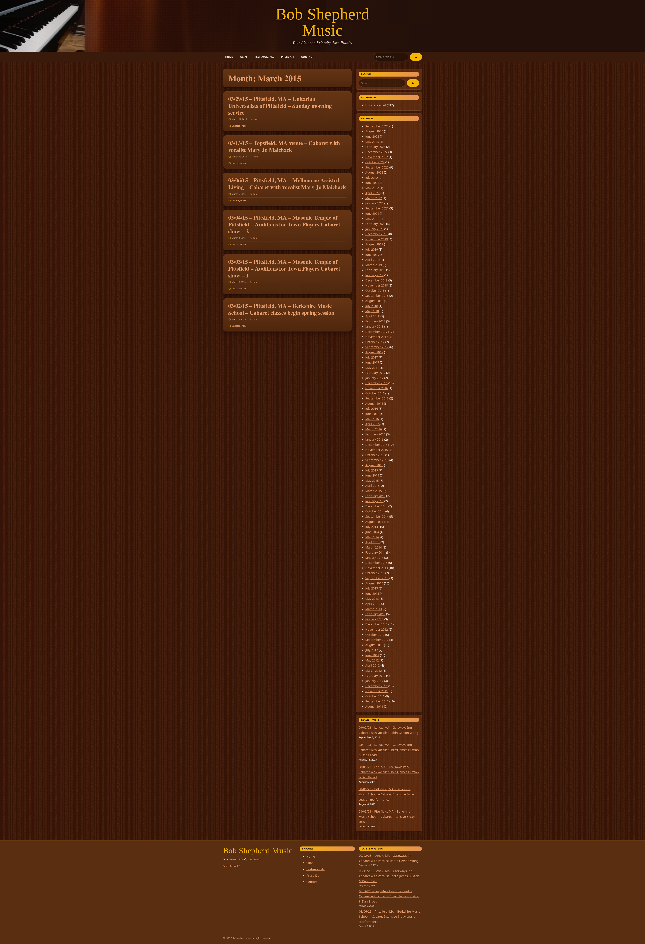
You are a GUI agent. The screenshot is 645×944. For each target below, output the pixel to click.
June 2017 (372, 362)
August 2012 (374, 645)
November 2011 (376, 691)
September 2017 (377, 347)
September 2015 (377, 460)
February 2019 (375, 270)
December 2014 (376, 506)
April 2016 (372, 424)
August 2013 (374, 583)
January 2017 (374, 378)
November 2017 (376, 337)
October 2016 (375, 393)
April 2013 (372, 604)
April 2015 (372, 486)
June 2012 (372, 655)
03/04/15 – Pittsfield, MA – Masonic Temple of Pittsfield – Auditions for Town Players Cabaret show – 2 (284, 224)
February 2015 (375, 496)
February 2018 (375, 321)
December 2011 (376, 686)
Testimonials (264, 56)
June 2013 (372, 594)
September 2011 (377, 701)
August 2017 (374, 352)
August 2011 (374, 706)
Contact (307, 56)
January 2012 (374, 681)
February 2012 (375, 676)
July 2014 (371, 527)
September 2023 (377, 126)
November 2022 (376, 157)
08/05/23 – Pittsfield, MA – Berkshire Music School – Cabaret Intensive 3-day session (387, 816)
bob (256, 119)
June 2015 (372, 475)
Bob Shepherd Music (323, 22)
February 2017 (375, 373)
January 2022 (374, 203)
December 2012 (376, 624)
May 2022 (372, 188)
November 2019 (376, 239)
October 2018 (375, 291)
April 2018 (372, 316)
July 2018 (371, 306)
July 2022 (371, 178)
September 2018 (377, 296)
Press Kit (287, 56)
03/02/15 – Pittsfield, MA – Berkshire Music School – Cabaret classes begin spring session (281, 309)
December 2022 (376, 152)
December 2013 (376, 563)
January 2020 (374, 229)
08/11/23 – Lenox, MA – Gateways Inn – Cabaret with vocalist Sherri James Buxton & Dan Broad (389, 750)
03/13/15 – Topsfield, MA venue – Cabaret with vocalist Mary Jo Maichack (284, 146)
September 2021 (377, 208)
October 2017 (375, 342)
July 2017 (371, 357)
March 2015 (373, 491)
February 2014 (375, 552)
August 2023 (374, 131)
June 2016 (372, 414)
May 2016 (372, 419)
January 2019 (374, 275)
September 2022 (377, 167)
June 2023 (372, 136)
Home (229, 56)
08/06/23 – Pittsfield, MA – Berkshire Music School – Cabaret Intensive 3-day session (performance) (387, 794)
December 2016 (376, 383)
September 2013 (377, 578)
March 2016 (373, 429)
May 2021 (372, 219)
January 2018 (374, 326)
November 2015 (376, 450)
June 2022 (372, 183)
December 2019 (376, 234)
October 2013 (375, 573)
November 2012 (376, 629)
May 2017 (372, 368)
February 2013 (375, 614)
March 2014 (373, 547)
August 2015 (374, 465)
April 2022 (372, 193)
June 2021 (372, 213)
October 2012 (375, 635)
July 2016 (371, 409)
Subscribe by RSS (231, 865)
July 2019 (371, 249)
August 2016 (374, 404)
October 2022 (375, 162)
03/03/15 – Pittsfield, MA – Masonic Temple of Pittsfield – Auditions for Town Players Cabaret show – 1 (284, 268)
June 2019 (372, 255)
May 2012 (372, 660)
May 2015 (372, 481)
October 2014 (375, 511)
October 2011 (375, 696)
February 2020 (375, 224)
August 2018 (374, 301)
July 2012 (371, 650)
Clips (244, 56)
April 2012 (372, 665)
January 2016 (374, 439)
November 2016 (376, 388)
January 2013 (374, 619)
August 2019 (374, 244)
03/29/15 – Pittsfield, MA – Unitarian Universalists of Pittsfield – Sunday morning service (280, 105)
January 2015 (374, 501)
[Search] (416, 57)
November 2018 (376, 285)
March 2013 (373, 609)
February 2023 (375, 147)
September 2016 (377, 398)
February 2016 (375, 434)
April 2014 (372, 542)
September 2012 (377, 640)
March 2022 (373, 198)
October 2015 (375, 455)
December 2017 (376, 332)
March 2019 (373, 265)
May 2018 (372, 311)
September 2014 (377, 516)
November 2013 (376, 568)
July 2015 (371, 470)
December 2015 (376, 445)
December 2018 (376, 280)
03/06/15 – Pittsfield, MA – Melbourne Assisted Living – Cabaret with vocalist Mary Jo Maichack (287, 184)
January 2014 (374, 558)
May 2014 (372, 537)
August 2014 (374, 522)
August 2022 (374, 172)
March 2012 (373, 671)
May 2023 (372, 142)
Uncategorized (239, 125)
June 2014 (372, 532)
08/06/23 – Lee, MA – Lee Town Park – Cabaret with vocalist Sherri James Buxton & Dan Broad (389, 772)
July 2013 (371, 588)
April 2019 (372, 260)
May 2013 (372, 599)
